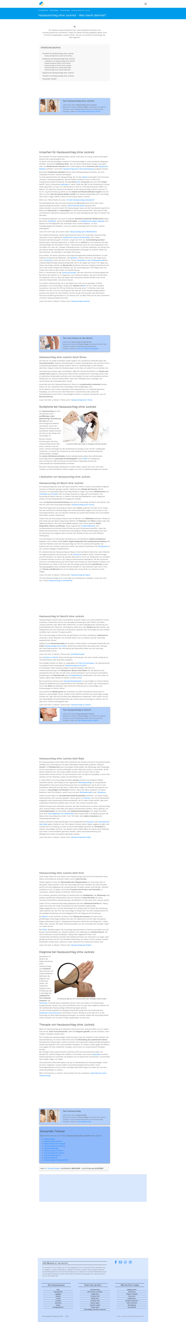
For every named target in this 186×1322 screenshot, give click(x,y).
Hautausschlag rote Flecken (54, 1153)
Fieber (85, 459)
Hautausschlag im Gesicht (81, 705)
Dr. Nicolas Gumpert (52, 1168)
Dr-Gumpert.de (43, 10)
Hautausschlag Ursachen (80, 301)
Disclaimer (129, 1316)
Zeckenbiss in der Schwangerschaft (90, 260)
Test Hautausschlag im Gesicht (88, 720)
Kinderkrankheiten (88, 526)
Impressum (138, 1316)
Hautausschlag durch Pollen (55, 646)
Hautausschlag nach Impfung (54, 1146)
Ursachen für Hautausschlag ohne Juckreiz (58, 53)
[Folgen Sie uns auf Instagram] (130, 1262)
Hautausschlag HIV (51, 1158)
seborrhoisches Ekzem (76, 206)
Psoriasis (89, 822)
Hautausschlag (64, 10)
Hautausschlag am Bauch (80, 575)
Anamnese (43, 1003)
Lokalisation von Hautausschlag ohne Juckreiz (59, 61)
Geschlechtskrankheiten (72, 681)
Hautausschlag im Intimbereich (60, 581)
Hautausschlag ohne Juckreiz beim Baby (57, 67)
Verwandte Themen (49, 79)
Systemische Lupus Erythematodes (76, 237)
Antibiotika (52, 221)
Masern (85, 177)
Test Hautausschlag (84, 1121)
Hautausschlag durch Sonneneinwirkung (78, 169)
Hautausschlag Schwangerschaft (56, 1160)
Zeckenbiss (48, 260)
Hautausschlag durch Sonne (83, 505)
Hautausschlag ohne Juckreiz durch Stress (58, 56)
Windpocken (103, 546)
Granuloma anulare (69, 273)
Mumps (87, 798)
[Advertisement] (74, 89)
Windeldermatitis (86, 792)
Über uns (120, 1316)
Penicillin (54, 494)
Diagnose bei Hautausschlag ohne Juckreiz (58, 73)
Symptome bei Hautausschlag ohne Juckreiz (58, 59)
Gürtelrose (77, 554)
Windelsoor (101, 792)
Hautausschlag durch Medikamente (83, 232)
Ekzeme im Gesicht (51, 657)
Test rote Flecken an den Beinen (88, 348)
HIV (84, 286)
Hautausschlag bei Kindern (81, 945)
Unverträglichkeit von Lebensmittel (60, 814)
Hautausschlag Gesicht (52, 1155)
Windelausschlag (84, 782)
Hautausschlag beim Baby (81, 837)
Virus (78, 182)
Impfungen (64, 184)
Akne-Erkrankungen (86, 663)
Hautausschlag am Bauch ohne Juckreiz (57, 63)
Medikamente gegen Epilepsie (93, 221)
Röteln (44, 930)
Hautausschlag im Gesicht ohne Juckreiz (57, 65)
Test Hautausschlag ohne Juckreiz (89, 111)
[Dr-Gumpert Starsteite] (41, 4)
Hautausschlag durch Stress (82, 400)
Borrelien (74, 258)
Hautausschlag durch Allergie (54, 1144)
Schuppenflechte (75, 675)
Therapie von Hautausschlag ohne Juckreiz (58, 76)
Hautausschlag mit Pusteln (75, 665)
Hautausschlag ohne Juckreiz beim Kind (57, 70)
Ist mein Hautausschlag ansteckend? (80, 200)
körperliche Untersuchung (49, 1013)
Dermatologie (54, 10)
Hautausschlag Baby (51, 1148)
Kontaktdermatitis (77, 654)
